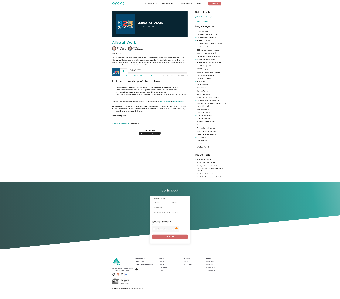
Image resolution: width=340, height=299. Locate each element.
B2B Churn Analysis (203, 40)
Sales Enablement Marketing (206, 131)
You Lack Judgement (204, 159)
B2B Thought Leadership (205, 75)
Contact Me (170, 236)
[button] (224, 3)
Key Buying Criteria (203, 112)
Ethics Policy (134, 288)
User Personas (202, 141)
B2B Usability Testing (204, 78)
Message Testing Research (206, 122)
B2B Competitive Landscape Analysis (209, 44)
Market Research (167, 3)
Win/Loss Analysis (203, 147)
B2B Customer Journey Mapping (208, 50)
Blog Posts (201, 81)
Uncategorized (202, 137)
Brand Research (202, 85)
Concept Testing (202, 91)
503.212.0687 (141, 261)
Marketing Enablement (204, 115)
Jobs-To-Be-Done (203, 109)
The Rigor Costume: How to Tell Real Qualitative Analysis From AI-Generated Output (210, 168)
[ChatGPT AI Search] (113, 274)
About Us (200, 3)
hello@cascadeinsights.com (206, 17)
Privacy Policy (140, 288)
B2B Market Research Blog (206, 59)
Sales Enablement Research (206, 134)
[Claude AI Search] (118, 274)
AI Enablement (150, 3)
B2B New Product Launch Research (209, 72)
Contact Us (215, 3)
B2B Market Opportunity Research (208, 56)
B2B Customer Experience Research (209, 47)
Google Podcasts (178, 101)
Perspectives (185, 3)
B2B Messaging (202, 69)
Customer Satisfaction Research (208, 97)
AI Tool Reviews (202, 31)
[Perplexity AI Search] (122, 274)
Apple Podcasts (164, 101)
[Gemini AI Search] (126, 274)
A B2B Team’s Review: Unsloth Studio (209, 177)
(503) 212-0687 (202, 21)
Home (114, 123)
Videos (199, 144)
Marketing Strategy (203, 118)
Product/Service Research (206, 128)
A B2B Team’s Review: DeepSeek (208, 174)
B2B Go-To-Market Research (206, 53)
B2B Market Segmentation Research (209, 62)
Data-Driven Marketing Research (208, 100)
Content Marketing (203, 94)
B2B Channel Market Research (207, 37)
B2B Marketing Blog (119, 116)
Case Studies (201, 88)
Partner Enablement (203, 125)
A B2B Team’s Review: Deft (206, 163)
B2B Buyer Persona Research (207, 34)
